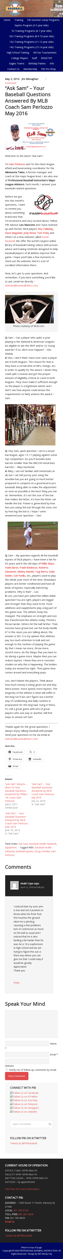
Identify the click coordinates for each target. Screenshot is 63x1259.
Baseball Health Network (42, 843)
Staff (34, 58)
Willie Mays (47, 563)
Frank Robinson (28, 567)
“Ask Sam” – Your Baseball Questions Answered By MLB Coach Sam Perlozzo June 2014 (16, 820)
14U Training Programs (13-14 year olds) (31, 47)
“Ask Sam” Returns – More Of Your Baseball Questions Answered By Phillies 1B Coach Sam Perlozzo (16, 792)
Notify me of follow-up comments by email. (33, 1069)
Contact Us (13, 69)
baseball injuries (24, 851)
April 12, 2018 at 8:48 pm (32, 887)
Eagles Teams (15, 63)
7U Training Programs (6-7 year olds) (31, 30)
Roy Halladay (45, 228)
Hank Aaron (11, 567)
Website (9, 1065)
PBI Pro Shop (47, 69)
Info (51, 63)
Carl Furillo (19, 575)
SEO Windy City (45, 1253)
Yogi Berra (41, 571)
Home (7, 20)
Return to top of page (31, 1247)
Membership (30, 69)
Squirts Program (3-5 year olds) (32, 25)
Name (53, 1043)
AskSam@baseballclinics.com (21, 285)
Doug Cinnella (42, 851)
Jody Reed (30, 232)
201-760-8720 (20, 1210)
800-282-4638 (25, 1214)
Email (53, 1054)
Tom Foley (43, 232)
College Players (19, 58)
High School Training (17, 52)
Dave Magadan (13, 232)
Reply (16, 982)
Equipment (11, 847)
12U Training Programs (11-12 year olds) (31, 41)
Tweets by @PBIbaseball (23, 1143)
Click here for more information (22, 1189)
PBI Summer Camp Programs (42, 20)
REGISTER (46, 58)
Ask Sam (23, 843)
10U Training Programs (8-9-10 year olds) (30, 36)
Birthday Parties (37, 63)
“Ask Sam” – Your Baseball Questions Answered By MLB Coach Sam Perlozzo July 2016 (43, 790)
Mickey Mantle (25, 571)
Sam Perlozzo (17, 164)
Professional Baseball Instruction (31, 8)
